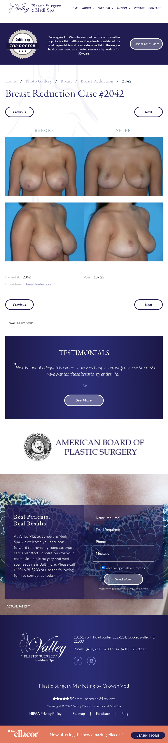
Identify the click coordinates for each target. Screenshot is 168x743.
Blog (124, 714)
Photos (139, 8)
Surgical (104, 8)
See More (84, 400)
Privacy (134, 589)
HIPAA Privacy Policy (45, 714)
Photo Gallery (39, 81)
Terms (144, 589)
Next (148, 112)
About (87, 8)
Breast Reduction (97, 81)
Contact (155, 8)
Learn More (148, 735)
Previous (19, 112)
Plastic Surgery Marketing (67, 686)
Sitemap (79, 714)
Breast (66, 81)
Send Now (123, 579)
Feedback (103, 714)
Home (74, 8)
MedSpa (122, 8)
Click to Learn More (146, 44)
